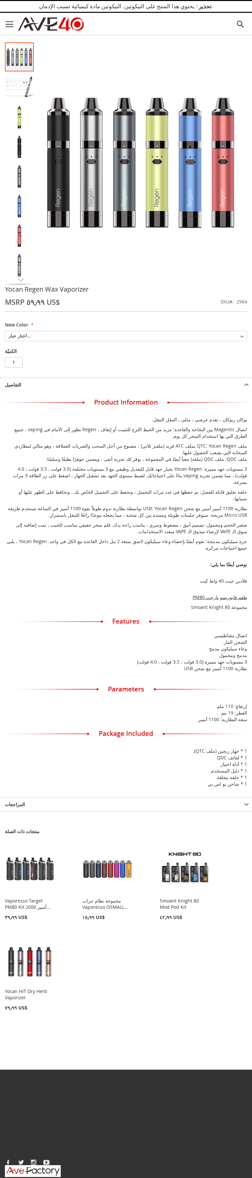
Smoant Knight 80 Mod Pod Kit (179, 904)
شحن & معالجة (19, 1128)
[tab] (126, 385)
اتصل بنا (12, 1089)
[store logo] (51, 24)
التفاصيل (13, 384)
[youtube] (46, 1162)
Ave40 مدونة (59, 1089)
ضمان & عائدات (20, 1135)
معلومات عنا (33, 1089)
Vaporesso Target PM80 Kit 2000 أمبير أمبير (26, 907)
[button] (19, 86)
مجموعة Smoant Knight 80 (219, 607)
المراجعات (15, 804)
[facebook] (8, 1162)
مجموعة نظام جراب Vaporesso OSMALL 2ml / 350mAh (103, 907)
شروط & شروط (21, 1142)
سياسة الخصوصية (22, 1148)
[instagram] (34, 1162)
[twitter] (21, 1162)
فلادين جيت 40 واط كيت (223, 581)
